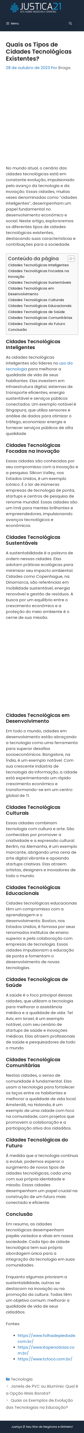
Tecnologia (22, 1379)
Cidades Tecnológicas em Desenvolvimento (31, 291)
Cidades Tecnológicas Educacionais (39, 305)
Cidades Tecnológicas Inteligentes (38, 265)
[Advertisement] (42, 121)
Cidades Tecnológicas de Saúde (36, 311)
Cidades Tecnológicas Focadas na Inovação (38, 273)
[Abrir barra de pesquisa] (70, 23)
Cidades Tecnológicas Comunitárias (40, 317)
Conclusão (17, 329)
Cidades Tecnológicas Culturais (36, 299)
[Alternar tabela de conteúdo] (69, 258)
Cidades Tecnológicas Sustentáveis (39, 282)
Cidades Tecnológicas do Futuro (36, 323)
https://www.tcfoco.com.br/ (45, 1359)
